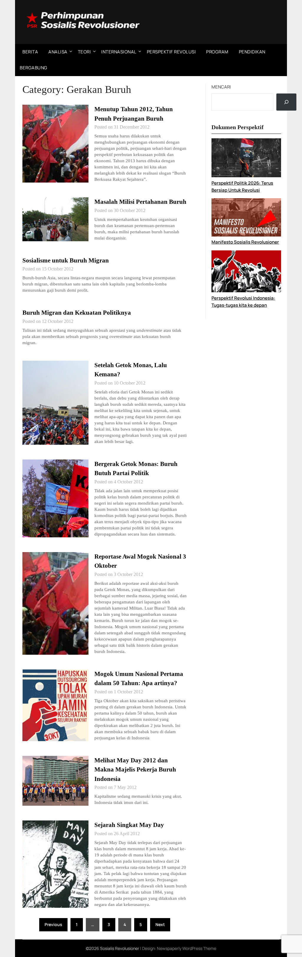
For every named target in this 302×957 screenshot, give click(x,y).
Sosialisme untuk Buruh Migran (65, 260)
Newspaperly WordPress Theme (186, 948)
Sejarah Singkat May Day (129, 824)
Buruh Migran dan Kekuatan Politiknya (76, 312)
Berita (30, 52)
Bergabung (33, 68)
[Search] (286, 102)
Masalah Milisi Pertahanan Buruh (140, 201)
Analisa (58, 52)
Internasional (119, 52)
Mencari (221, 87)
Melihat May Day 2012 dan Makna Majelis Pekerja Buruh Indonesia (135, 769)
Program (217, 52)
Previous (53, 924)
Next (160, 924)
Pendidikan (252, 52)
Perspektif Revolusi (171, 52)
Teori (84, 52)
